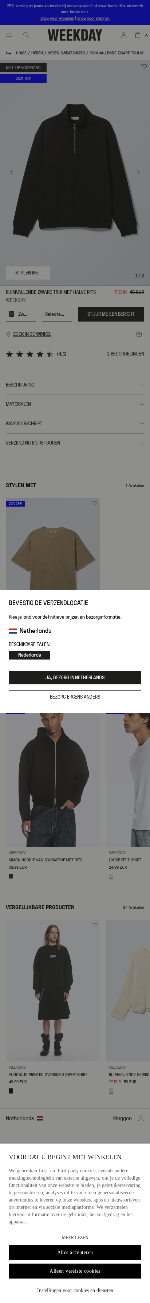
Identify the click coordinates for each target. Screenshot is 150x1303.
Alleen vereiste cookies (75, 1271)
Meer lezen (75, 1237)
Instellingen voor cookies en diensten (75, 1290)
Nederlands (29, 655)
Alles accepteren (75, 1252)
